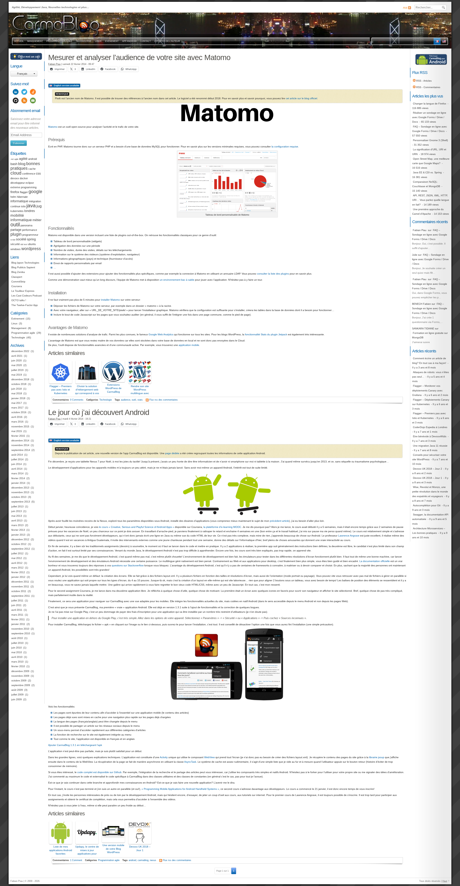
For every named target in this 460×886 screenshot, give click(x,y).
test (25, 244)
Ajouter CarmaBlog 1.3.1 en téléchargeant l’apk (75, 745)
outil (134, 400)
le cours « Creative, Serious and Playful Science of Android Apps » (136, 527)
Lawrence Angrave (348, 535)
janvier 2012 (18, 577)
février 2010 (18, 666)
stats (140, 400)
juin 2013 (16, 511)
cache (32, 168)
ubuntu (32, 244)
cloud (15, 173)
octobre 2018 (18, 384)
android (132, 860)
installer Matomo (110, 299)
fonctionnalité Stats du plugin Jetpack (266, 334)
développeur (17, 182)
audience (125, 400)
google (35, 191)
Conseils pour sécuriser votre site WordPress (429, 457)
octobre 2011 (18, 591)
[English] (444, 41)
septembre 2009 (20, 685)
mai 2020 (16, 365)
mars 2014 (17, 473)
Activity (164, 757)
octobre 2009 (18, 680)
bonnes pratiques (25, 166)
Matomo (53, 126)
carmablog (143, 860)
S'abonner (18, 143)
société (21, 239)
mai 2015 (16, 431)
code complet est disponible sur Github (99, 772)
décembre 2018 (20, 379)
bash (13, 164)
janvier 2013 (18, 534)
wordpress (31, 248)
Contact (146, 41)
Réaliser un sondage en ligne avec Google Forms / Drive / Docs (429, 117)
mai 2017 (16, 402)
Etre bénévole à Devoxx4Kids (429, 436)
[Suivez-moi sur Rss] (24, 101)
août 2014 (17, 454)
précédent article (279, 520)
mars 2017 (17, 407)
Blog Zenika (18, 272)
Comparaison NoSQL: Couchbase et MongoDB (426, 184)
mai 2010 (16, 652)
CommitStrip (18, 281)
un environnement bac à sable (177, 279)
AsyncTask (190, 761)
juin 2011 (16, 605)
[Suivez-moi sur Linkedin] (16, 92)
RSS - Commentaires (427, 87)
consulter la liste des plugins (273, 273)
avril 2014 (16, 468)
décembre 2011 (20, 581)
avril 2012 (16, 562)
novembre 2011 (20, 586)
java (31, 205)
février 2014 (18, 478)
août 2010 (17, 638)
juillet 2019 (17, 370)
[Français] (437, 41)
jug (39, 206)
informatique (19, 201)
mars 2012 (17, 567)
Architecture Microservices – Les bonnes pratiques (428, 530)
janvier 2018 (18, 398)
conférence (28, 173)
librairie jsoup (376, 757)
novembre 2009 (20, 675)
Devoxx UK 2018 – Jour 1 (427, 477)
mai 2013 (16, 515)
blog (22, 164)
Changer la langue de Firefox (429, 103)
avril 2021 (16, 355)
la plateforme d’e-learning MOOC (222, 527)
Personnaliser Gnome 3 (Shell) (430, 140)
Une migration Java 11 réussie (430, 445)
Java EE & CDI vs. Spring (427, 172)
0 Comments (76, 400)
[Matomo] (227, 120)
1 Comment (76, 860)
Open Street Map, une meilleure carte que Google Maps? (430, 161)
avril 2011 (16, 609)
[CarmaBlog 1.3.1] (227, 700)
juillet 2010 (17, 642)
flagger (24, 192)
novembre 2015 (20, 426)
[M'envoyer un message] (33, 101)
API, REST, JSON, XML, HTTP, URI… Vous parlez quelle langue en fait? (430, 200)
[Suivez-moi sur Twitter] (24, 92)
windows (15, 249)
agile (16, 159)
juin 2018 (16, 388)
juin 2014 (16, 464)
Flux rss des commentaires (163, 400)
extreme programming (23, 187)
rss (405, 7)
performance (29, 230)
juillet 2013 (17, 506)
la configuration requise (285, 146)
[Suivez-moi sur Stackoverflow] (33, 92)
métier (37, 220)
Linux (98, 41)
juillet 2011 (17, 600)
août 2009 (17, 689)
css (38, 173)
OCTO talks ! (18, 300)
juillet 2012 (17, 553)
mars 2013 (17, 525)
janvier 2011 (18, 624)
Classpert (16, 276)
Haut (444, 881)
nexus (153, 860)
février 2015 (18, 435)
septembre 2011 (20, 595)
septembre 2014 (20, 450)
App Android (129, 41)
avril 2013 (16, 520)
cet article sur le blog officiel (301, 98)
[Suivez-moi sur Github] (16, 101)
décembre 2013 (20, 487)
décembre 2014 (20, 440)
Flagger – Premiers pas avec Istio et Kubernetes (429, 415)
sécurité (15, 244)
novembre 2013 (20, 492)
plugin (16, 234)
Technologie (83, 41)
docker (24, 178)
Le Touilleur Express (22, 290)
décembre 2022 (20, 351)
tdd (21, 244)
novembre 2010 (20, 628)
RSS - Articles (423, 80)
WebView (209, 757)
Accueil (19, 41)
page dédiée (172, 453)
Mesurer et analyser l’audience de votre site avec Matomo (139, 57)
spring (31, 239)
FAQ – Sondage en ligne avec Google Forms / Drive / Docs (429, 129)
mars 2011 (17, 614)
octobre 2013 (18, 496)
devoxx (14, 178)
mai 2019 (16, 374)
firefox (14, 192)
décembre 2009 (20, 671)
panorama (26, 225)
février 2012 (18, 572)
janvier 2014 (18, 482)
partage (15, 230)
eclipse (30, 182)
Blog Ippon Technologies (25, 262)
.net (12, 159)
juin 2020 (16, 360)
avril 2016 (16, 416)
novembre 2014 (20, 445)
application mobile (189, 345)
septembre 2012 (20, 548)
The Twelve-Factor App (24, 305)
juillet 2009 (17, 694)
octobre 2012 (18, 544)
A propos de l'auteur (167, 41)
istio (23, 206)
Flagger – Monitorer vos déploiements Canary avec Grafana (427, 390)
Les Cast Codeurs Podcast (26, 295)
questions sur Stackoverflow (128, 565)
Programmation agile (59, 41)
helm (13, 196)
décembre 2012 (20, 539)
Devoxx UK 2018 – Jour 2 (427, 468)
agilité (23, 159)
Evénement (112, 41)
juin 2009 (16, 699)
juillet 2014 (17, 459)
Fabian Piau (54, 64)
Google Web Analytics (161, 334)
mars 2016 (17, 421)
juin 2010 (16, 647)
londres (29, 211)
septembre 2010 (20, 633)
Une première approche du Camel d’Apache (428, 211)
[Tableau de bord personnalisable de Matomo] (227, 211)
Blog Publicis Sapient (23, 267)
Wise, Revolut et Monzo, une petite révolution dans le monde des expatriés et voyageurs (430, 491)
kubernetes (17, 211)
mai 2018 (16, 393)
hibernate (22, 196)
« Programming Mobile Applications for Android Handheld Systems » (180, 788)
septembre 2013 (20, 501)
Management (35, 41)
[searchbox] (430, 7)
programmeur (30, 234)
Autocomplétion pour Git (426, 505)
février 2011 (18, 619)
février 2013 (18, 529)
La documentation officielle (374, 561)
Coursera (16, 286)
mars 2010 (17, 661)
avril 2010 (16, 657)
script (12, 240)
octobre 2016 (18, 412)
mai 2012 (16, 558)
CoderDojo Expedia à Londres (430, 427)
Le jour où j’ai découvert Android (98, 412)
